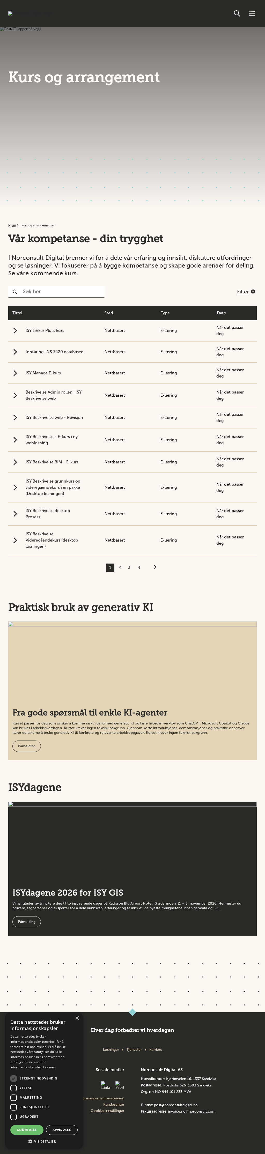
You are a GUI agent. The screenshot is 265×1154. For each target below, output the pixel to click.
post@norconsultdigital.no (176, 1105)
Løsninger (111, 1049)
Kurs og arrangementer (38, 225)
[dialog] (44, 1081)
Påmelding (26, 746)
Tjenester (134, 1049)
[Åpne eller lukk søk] (237, 13)
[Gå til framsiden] (29, 13)
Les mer (49, 1067)
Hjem (12, 225)
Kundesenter (113, 1105)
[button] (44, 1141)
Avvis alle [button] (62, 1130)
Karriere (155, 1049)
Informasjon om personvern (101, 1098)
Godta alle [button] (27, 1130)
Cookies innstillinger (107, 1111)
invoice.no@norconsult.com (192, 1111)
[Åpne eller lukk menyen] (252, 13)
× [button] (77, 1018)
